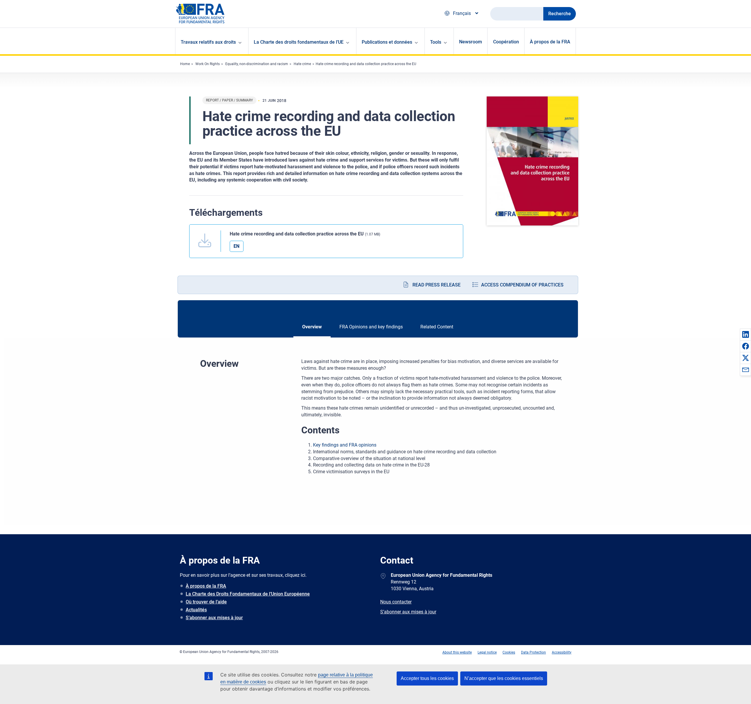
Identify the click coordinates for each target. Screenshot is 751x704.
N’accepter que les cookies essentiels (503, 678)
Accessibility (561, 652)
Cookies (509, 652)
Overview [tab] (312, 327)
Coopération (506, 42)
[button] (745, 334)
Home (185, 64)
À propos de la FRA (550, 42)
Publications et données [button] (387, 42)
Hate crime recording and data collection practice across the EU (366, 64)
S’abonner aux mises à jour (214, 617)
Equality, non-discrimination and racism (256, 64)
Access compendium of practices (522, 285)
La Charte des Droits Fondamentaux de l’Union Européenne (248, 594)
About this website (457, 652)
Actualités (196, 610)
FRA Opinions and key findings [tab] (371, 327)
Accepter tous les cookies (427, 678)
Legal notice (487, 652)
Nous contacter (396, 602)
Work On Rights (207, 64)
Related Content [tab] (436, 327)
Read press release (436, 285)
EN (236, 246)
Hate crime (302, 64)
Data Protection (533, 652)
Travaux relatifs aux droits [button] (208, 42)
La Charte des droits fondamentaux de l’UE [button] (299, 42)
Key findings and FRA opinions (344, 445)
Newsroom (470, 42)
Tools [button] (435, 42)
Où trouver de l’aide (206, 602)
